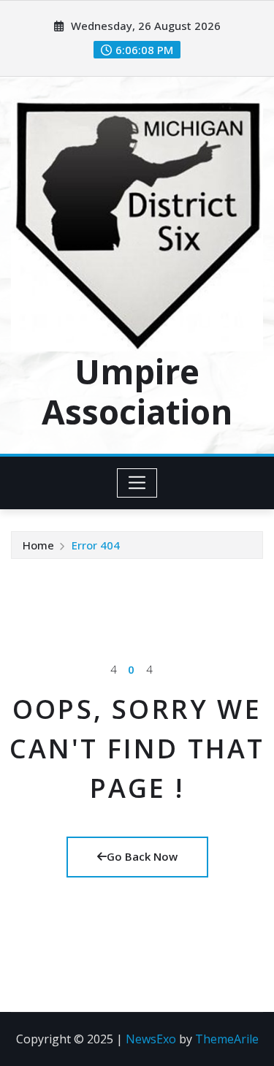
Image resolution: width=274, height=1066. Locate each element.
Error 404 (96, 545)
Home (38, 545)
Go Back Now (142, 856)
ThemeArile (227, 1039)
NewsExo (151, 1039)
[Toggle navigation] (137, 483)
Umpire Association (137, 391)
